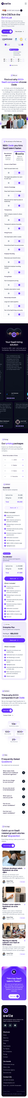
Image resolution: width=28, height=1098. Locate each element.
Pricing (5, 1054)
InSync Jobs (6, 1067)
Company (6, 1040)
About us (5, 1038)
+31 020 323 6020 (8, 1080)
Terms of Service (21, 1091)
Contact (5, 1057)
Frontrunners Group (8, 1064)
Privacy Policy (6, 1091)
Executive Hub (7, 1072)
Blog (4, 1043)
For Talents (6, 1049)
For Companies (7, 1051)
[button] (26, 4)
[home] (6, 3)
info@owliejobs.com (9, 1083)
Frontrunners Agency (9, 1070)
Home (5, 1035)
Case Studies (7, 1046)
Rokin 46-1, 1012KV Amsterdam (12, 1085)
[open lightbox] (14, 121)
